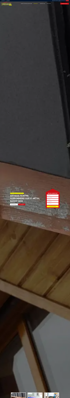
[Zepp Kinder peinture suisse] (6, 3)
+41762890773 (8, 0)
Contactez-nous (42, 3)
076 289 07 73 (3, 0)
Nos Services (36, 3)
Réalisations (49, 3)
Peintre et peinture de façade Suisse (26, 3)
